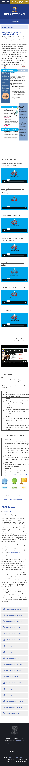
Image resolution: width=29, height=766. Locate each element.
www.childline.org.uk (14, 553)
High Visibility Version (9, 742)
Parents (8, 32)
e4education (20, 740)
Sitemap (19, 743)
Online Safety (17, 32)
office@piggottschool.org (16, 757)
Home (3, 32)
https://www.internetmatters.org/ (13, 500)
